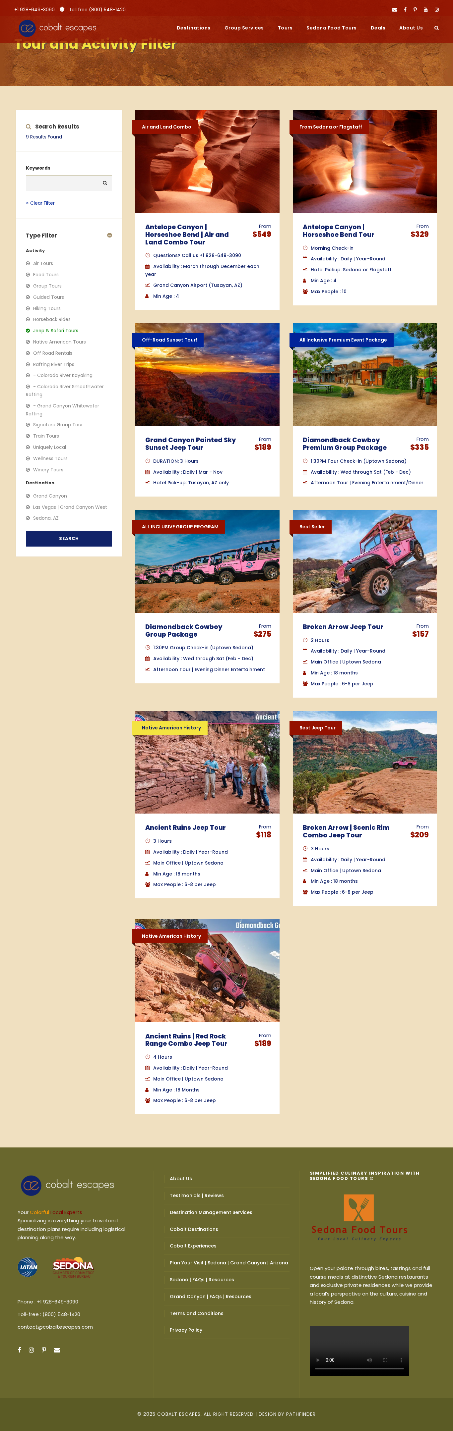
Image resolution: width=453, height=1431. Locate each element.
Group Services (244, 28)
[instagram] (437, 9)
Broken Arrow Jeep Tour (343, 626)
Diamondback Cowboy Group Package (183, 630)
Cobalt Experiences (193, 1246)
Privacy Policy (186, 1330)
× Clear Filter (40, 203)
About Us (411, 28)
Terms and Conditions (197, 1313)
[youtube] (426, 9)
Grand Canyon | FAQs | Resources (210, 1296)
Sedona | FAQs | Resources (202, 1279)
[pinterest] (415, 9)
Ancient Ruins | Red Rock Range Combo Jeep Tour (186, 1040)
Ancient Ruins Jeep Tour (185, 827)
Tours (285, 28)
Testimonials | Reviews (197, 1195)
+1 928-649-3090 (34, 9)
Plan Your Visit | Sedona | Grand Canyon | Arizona (229, 1262)
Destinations (194, 28)
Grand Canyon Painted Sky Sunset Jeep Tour (190, 444)
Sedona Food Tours (331, 28)
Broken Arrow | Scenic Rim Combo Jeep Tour (346, 831)
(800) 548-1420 (107, 9)
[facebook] (405, 9)
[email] (394, 9)
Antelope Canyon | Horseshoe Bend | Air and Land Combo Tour (187, 235)
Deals (378, 28)
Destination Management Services (211, 1212)
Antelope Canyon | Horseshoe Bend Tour (338, 231)
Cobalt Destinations (194, 1229)
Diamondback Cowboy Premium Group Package (345, 444)
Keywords (38, 168)
